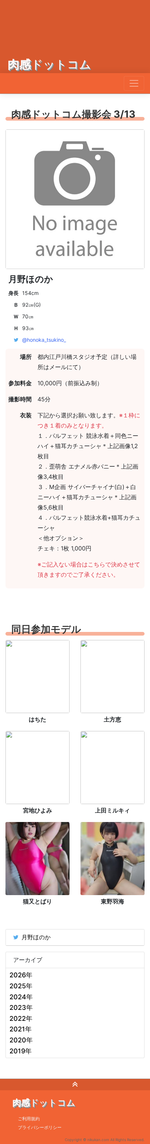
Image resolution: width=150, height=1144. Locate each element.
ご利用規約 (29, 1118)
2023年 (21, 1007)
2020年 (21, 1040)
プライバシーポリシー (40, 1127)
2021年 (20, 1029)
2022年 (20, 1018)
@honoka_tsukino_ (44, 340)
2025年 (20, 986)
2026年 (20, 975)
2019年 (20, 1051)
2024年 (21, 997)
